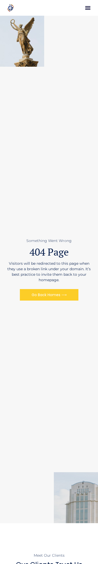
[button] (88, 8)
